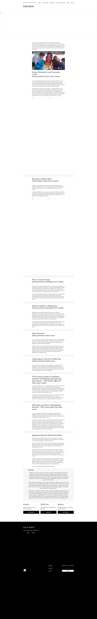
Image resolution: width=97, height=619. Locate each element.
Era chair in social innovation (31, 530)
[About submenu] (41, 2)
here (53, 466)
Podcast (50, 568)
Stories (50, 570)
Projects (50, 565)
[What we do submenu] (48, 2)
